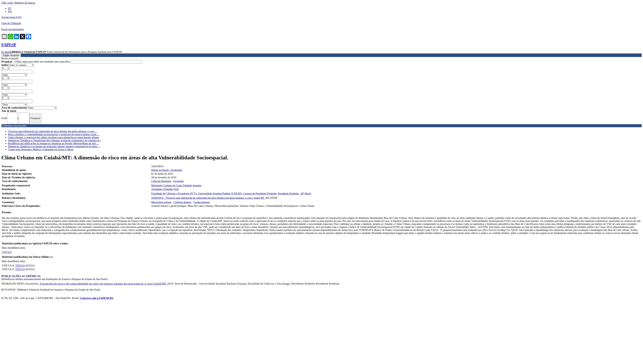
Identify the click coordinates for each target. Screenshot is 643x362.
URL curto (7, 2)
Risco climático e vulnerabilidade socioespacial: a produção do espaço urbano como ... (53, 134)
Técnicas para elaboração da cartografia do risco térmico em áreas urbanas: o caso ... (52, 131)
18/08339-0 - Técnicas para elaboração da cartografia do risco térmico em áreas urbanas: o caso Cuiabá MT (207, 197)
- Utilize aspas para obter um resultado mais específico (36, 61)
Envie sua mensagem (12, 29)
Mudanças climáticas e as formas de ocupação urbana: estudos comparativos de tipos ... (54, 146)
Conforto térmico (182, 202)
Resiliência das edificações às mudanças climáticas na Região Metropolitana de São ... (53, 143)
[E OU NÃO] (5, 68)
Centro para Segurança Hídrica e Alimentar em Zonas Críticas (40, 149)
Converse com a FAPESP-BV (97, 298)
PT (9, 8)
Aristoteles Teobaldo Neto (165, 189)
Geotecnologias (201, 202)
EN (10, 11)
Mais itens (7, 247)
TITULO (7, 252)
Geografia (178, 181)
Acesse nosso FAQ (11, 17)
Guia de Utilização (11, 23)
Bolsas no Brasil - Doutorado (166, 170)
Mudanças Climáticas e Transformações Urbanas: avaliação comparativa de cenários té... (54, 140)
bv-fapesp (6, 51)
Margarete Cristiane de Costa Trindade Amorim (176, 185)
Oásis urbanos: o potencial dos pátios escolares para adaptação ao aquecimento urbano (53, 137)
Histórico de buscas (25, 2)
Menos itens (18, 247)
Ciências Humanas (161, 181)
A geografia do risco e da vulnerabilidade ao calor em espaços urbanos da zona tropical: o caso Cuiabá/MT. (103, 283)
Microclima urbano (161, 202)
